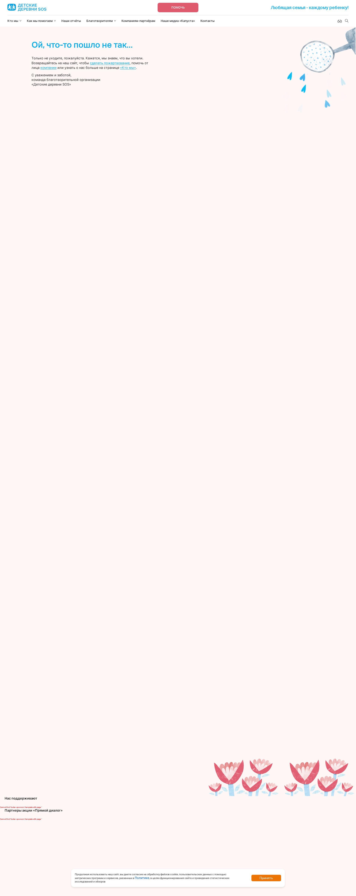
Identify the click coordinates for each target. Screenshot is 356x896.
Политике (142, 878)
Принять (266, 878)
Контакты (207, 21)
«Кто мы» (128, 68)
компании (48, 68)
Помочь (178, 7)
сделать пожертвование (110, 63)
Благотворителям (99, 21)
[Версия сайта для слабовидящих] (339, 21)
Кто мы (12, 21)
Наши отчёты (71, 21)
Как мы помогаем (40, 21)
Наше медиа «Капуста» (178, 21)
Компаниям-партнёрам (138, 21)
